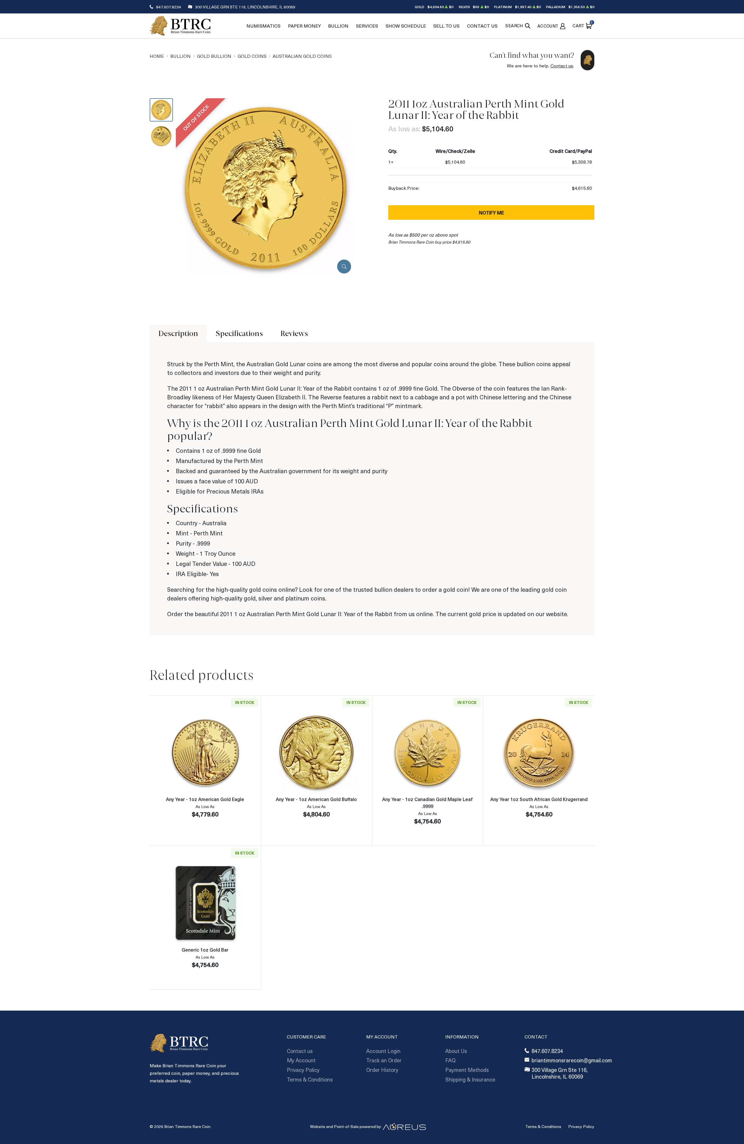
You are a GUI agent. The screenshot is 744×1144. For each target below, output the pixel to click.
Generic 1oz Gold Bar (205, 949)
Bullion (338, 26)
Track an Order (384, 1060)
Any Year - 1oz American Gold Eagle (205, 799)
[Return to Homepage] (180, 25)
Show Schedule (406, 26)
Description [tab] (178, 333)
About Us (456, 1050)
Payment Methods (467, 1069)
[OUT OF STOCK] (266, 188)
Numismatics (263, 26)
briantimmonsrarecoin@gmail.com (572, 1060)
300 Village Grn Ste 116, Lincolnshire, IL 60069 (245, 7)
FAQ (450, 1060)
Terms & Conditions (310, 1079)
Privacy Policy (303, 1069)
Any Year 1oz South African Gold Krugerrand (539, 799)
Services (367, 26)
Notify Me (491, 212)
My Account (301, 1060)
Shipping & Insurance (470, 1079)
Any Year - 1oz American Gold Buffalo (316, 799)
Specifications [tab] (239, 333)
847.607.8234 (168, 7)
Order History (382, 1069)
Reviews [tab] (294, 333)
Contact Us (482, 26)
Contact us (561, 65)
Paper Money (304, 26)
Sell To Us (446, 26)
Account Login (383, 1050)
